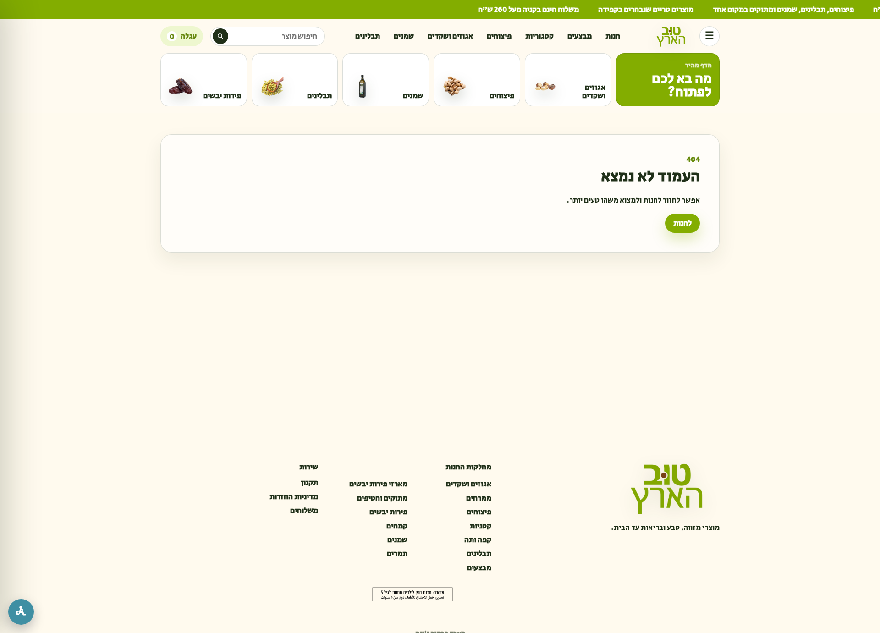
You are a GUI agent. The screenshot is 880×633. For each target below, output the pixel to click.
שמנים (404, 36)
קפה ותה (477, 539)
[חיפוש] (220, 36)
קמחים (396, 526)
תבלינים (367, 36)
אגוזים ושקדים (450, 36)
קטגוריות (539, 36)
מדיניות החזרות (294, 496)
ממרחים (478, 498)
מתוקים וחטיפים (382, 498)
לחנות (682, 223)
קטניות (480, 526)
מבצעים (579, 36)
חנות (612, 36)
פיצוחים (499, 36)
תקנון (309, 482)
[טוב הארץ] (671, 36)
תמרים (397, 553)
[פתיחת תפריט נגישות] (21, 612)
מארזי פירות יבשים (378, 484)
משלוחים (304, 510)
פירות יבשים (388, 511)
